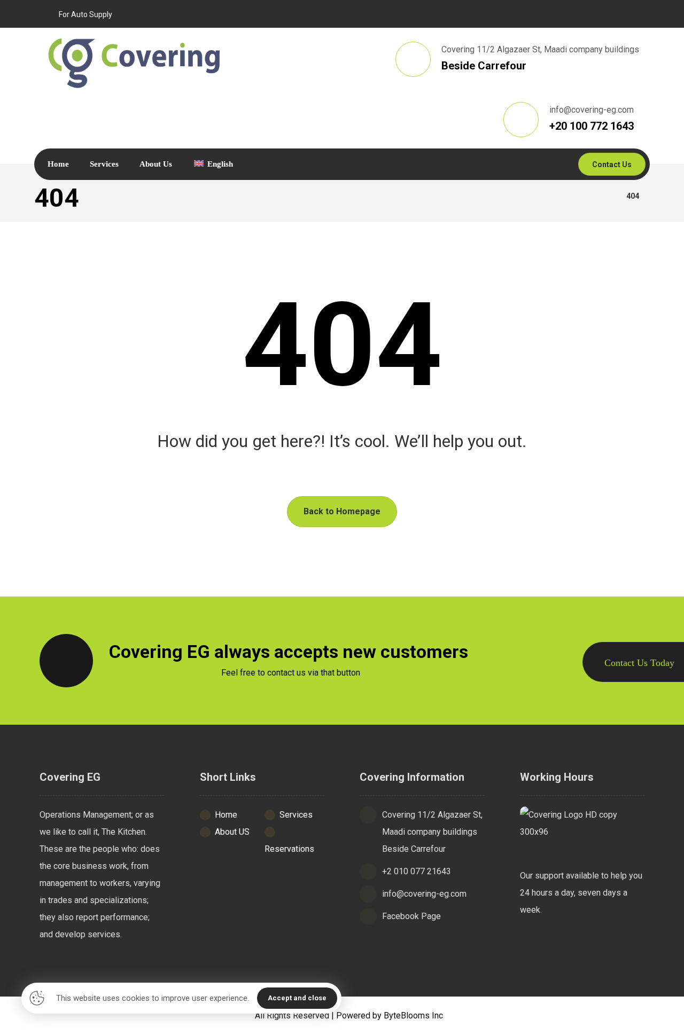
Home (226, 815)
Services (296, 815)
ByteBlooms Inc (413, 1015)
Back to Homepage (342, 511)
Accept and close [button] (297, 998)
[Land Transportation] (134, 62)
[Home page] (605, 196)
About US (232, 832)
